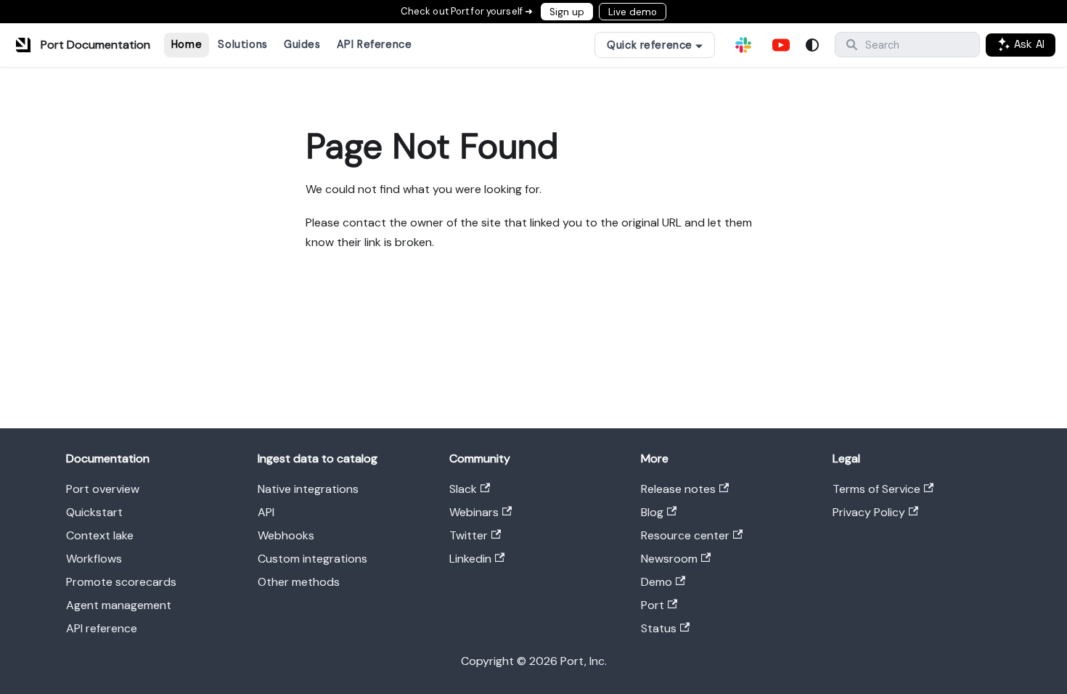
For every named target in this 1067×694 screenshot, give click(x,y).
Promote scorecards (121, 581)
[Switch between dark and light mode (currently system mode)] (812, 45)
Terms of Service (876, 489)
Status (658, 628)
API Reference (374, 44)
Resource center (685, 535)
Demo (656, 581)
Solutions (242, 44)
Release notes (678, 489)
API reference (101, 628)
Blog (652, 512)
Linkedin (470, 558)
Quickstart (94, 512)
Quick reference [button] (649, 45)
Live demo (632, 12)
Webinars (474, 512)
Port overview (102, 489)
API (266, 512)
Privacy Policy (869, 512)
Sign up (566, 12)
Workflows (94, 558)
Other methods (299, 581)
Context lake (100, 535)
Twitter (468, 535)
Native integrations (308, 489)
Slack (463, 489)
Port (652, 605)
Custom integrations (312, 558)
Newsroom (669, 558)
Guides (302, 44)
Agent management (118, 605)
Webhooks (286, 535)
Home (186, 44)
